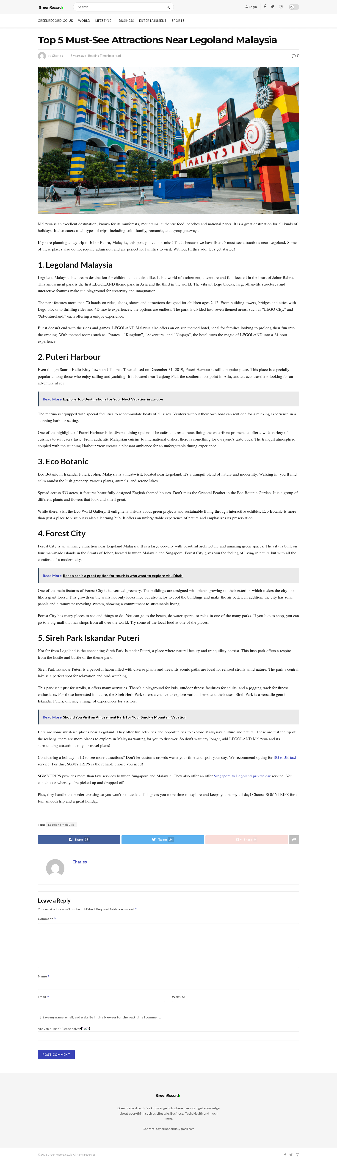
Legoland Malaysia (61, 824)
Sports (178, 20)
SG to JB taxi (285, 757)
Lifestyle (103, 20)
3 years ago (78, 55)
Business (126, 20)
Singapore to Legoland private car (243, 775)
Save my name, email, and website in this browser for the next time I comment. (101, 1017)
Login (252, 7)
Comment (47, 919)
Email (43, 997)
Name (44, 976)
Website (178, 997)
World (84, 20)
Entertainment (153, 20)
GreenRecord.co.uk (55, 20)
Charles (57, 55)
